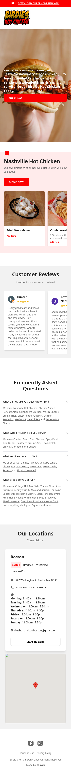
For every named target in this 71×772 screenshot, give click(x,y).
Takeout (34, 462)
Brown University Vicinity (16, 490)
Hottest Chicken (11, 411)
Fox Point (56, 490)
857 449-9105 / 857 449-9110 (31, 587)
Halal (52, 443)
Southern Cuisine (26, 443)
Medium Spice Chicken (27, 419)
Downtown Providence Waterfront (39, 501)
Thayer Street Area (50, 486)
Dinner (6, 466)
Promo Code (49, 466)
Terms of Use (27, 753)
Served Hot (36, 466)
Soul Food (42, 443)
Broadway (50, 497)
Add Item (11, 236)
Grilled (6, 446)
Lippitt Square (32, 505)
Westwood (42, 564)
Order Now (16, 182)
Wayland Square (40, 490)
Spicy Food (52, 439)
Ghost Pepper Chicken (30, 415)
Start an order (35, 641)
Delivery (43, 462)
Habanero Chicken (31, 411)
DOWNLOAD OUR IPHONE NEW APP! (38, 3)
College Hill (21, 486)
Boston (16, 564)
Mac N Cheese (51, 411)
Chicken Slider (46, 408)
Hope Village (16, 497)
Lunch (53, 462)
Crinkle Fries (9, 415)
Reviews (7, 470)
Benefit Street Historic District (19, 493)
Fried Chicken (37, 439)
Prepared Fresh (19, 466)
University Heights (13, 505)
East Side (34, 486)
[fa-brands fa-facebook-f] (31, 743)
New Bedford (19, 571)
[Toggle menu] (66, 17)
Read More (31, 344)
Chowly (40, 765)
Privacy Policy (44, 753)
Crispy (32, 446)
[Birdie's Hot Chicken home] (17, 17)
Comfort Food (20, 439)
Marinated (17, 446)
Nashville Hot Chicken (25, 408)
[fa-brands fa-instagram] (40, 743)
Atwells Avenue (11, 501)
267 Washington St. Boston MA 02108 (36, 580)
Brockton (28, 564)
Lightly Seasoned (26, 470)
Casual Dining (20, 462)
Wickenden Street (34, 497)
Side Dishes (9, 443)
